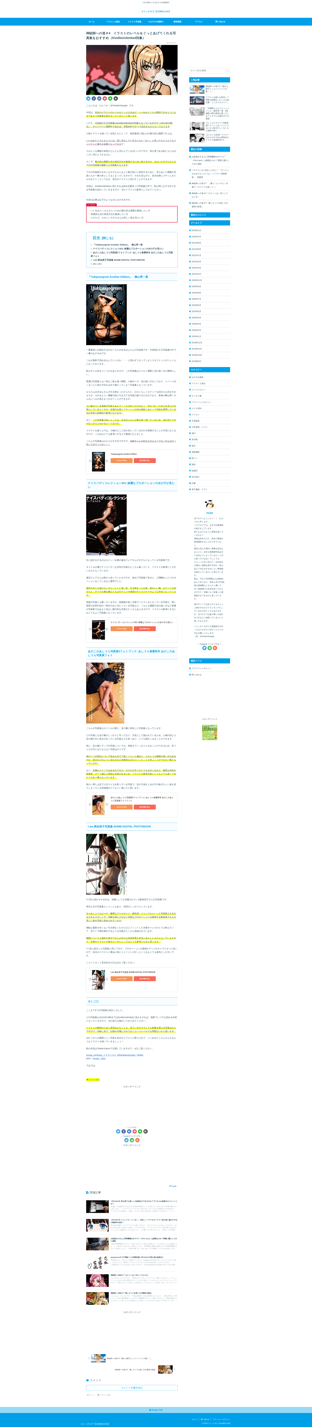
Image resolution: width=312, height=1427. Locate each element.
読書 (194, 483)
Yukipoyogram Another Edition (124, 454)
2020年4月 (196, 317)
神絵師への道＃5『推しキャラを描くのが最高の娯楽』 (210, 205)
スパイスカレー (198, 389)
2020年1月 (196, 336)
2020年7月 (196, 299)
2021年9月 (196, 243)
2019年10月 (197, 355)
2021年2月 (196, 274)
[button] (116, 98)
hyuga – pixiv (99, 1058)
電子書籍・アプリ (199, 489)
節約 (194, 464)
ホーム (194, 1419)
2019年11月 (197, 349)
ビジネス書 (196, 396)
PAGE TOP (157, 1410)
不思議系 (196, 421)
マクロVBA (197, 408)
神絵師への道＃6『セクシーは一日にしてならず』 (210, 195)
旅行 (194, 433)
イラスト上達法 (94, 1080)
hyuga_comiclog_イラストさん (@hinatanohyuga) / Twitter (114, 1055)
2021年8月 (196, 249)
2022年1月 (196, 236)
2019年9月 (196, 361)
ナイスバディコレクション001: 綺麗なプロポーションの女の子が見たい (129, 248)
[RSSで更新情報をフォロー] (137, 1140)
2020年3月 (196, 324)
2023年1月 (196, 230)
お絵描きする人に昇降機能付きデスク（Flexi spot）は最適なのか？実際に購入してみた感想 (210, 160)
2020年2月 (196, 330)
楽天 (194, 446)
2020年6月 (196, 305)
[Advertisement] (132, 1106)
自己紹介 (196, 477)
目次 (96, 238)
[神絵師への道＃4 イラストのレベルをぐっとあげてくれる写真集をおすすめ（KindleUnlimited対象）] (99, 98)
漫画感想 (196, 452)
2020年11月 (197, 280)
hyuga (209, 513)
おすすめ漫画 (197, 377)
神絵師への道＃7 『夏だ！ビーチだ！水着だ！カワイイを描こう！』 (210, 185)
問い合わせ (196, 675)
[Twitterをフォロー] (126, 1140)
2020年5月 (196, 311)
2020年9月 (196, 286)
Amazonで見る (122, 460)
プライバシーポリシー (201, 402)
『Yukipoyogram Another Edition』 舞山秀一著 (118, 245)
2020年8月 (196, 293)
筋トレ (195, 458)
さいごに (97, 264)
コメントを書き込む (132, 1387)
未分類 (195, 439)
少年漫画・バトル (199, 427)
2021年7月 (196, 255)
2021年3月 (196, 268)
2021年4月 (196, 261)
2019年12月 (197, 342)
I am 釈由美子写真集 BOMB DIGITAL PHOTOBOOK (119, 260)
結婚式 (195, 470)
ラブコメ (196, 414)
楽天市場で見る (145, 460)
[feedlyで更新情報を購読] (132, 1140)
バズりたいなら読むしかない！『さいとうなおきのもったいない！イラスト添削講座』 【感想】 (210, 173)
